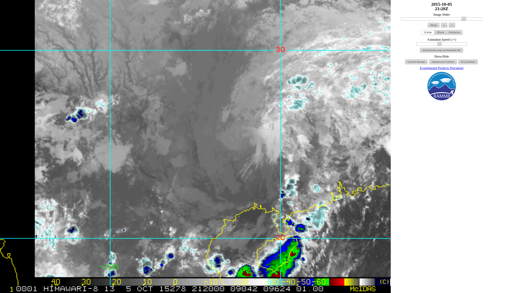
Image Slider (441, 14)
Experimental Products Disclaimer (442, 68)
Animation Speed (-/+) (441, 39)
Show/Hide (441, 56)
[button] (434, 25)
